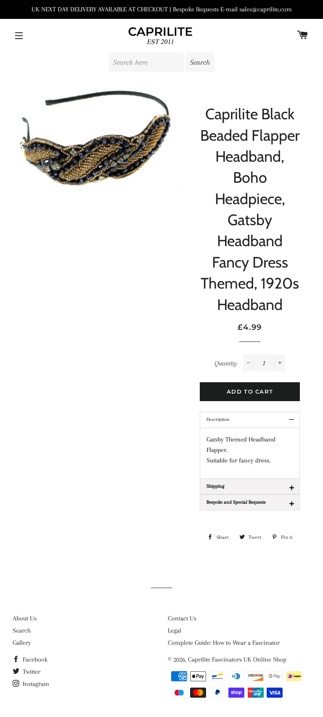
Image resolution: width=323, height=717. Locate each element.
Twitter (30, 671)
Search (22, 630)
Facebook (34, 659)
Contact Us (182, 618)
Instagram (35, 684)
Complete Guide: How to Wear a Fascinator (224, 642)
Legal (174, 630)
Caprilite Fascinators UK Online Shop (237, 659)
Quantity (225, 363)
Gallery (22, 642)
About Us (25, 618)
